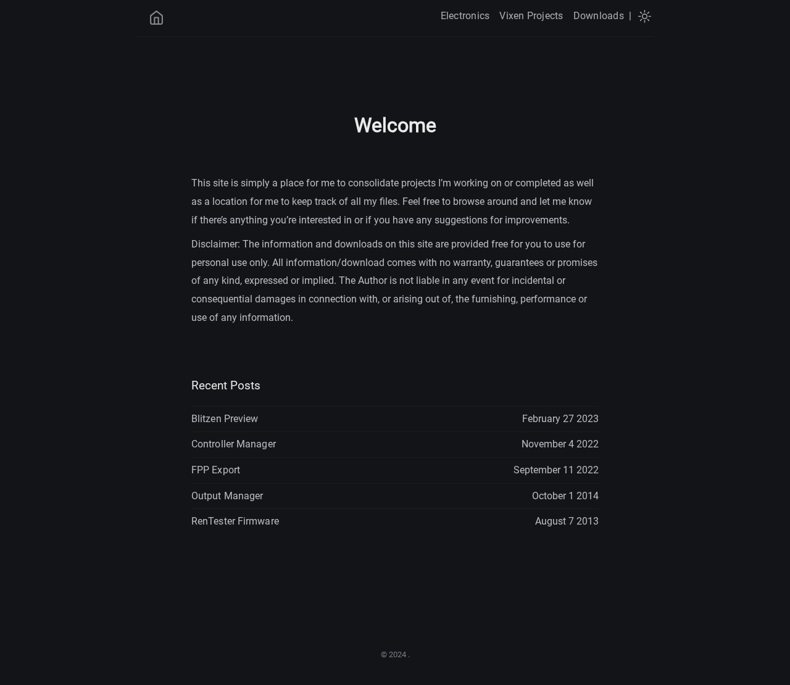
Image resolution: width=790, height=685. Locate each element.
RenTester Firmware (235, 521)
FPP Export (215, 470)
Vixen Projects (531, 16)
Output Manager (227, 496)
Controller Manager (233, 444)
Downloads (598, 16)
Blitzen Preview (225, 419)
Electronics (465, 16)
